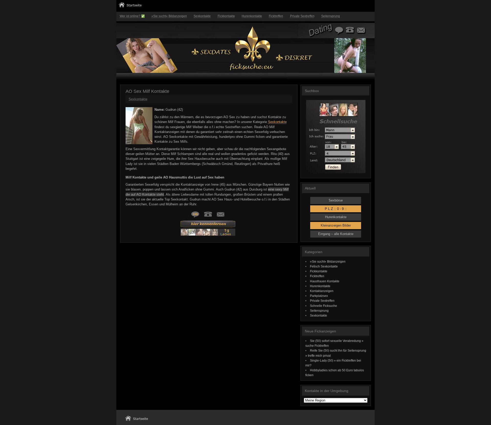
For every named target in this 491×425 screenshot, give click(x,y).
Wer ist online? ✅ (132, 16)
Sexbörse (336, 200)
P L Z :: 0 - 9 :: (336, 209)
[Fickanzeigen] (130, 6)
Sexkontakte (202, 16)
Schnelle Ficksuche (323, 305)
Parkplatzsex (319, 295)
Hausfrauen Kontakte (324, 281)
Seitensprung (330, 16)
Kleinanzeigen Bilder (336, 225)
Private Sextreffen (302, 16)
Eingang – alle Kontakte (335, 234)
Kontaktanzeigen (321, 291)
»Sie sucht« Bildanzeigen (169, 16)
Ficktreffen (276, 16)
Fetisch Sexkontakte (324, 266)
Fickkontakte (226, 16)
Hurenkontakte (252, 16)
